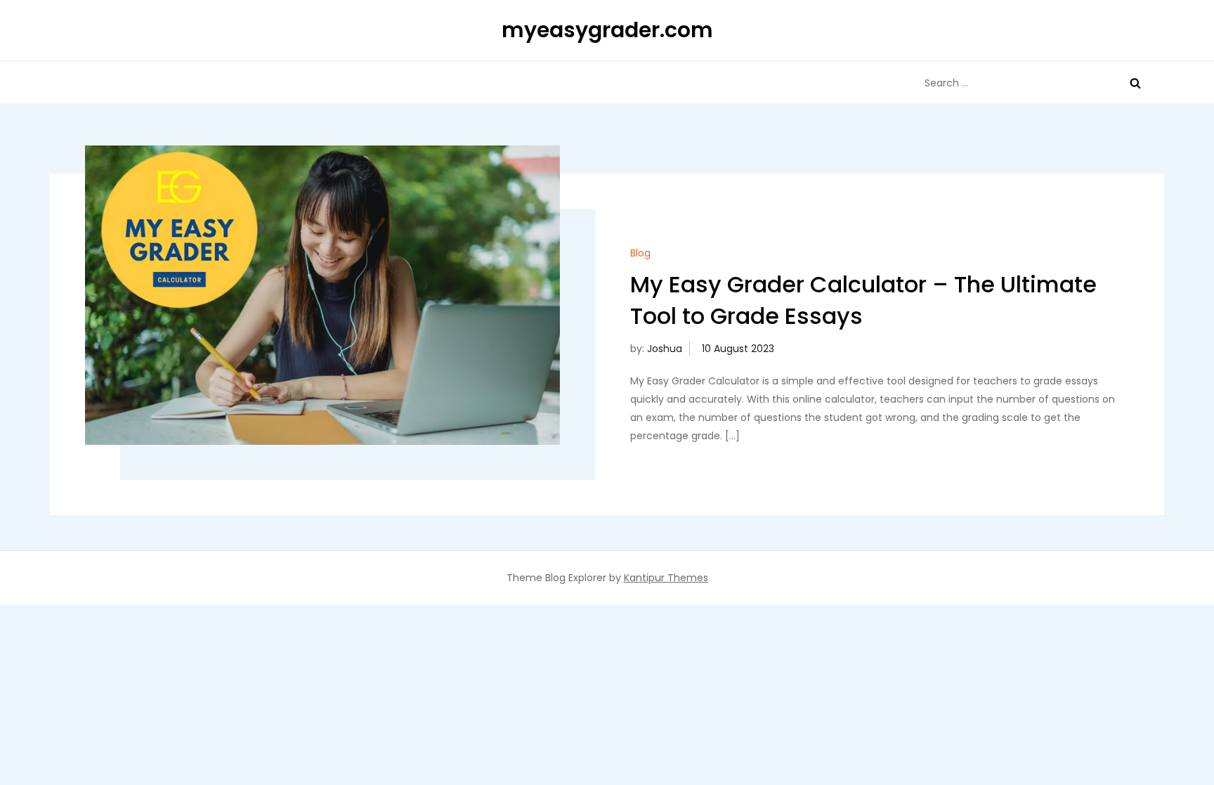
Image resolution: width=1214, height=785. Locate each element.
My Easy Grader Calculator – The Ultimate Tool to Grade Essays (863, 300)
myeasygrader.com (607, 30)
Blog (640, 253)
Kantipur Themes (666, 578)
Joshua (664, 349)
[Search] (1135, 83)
